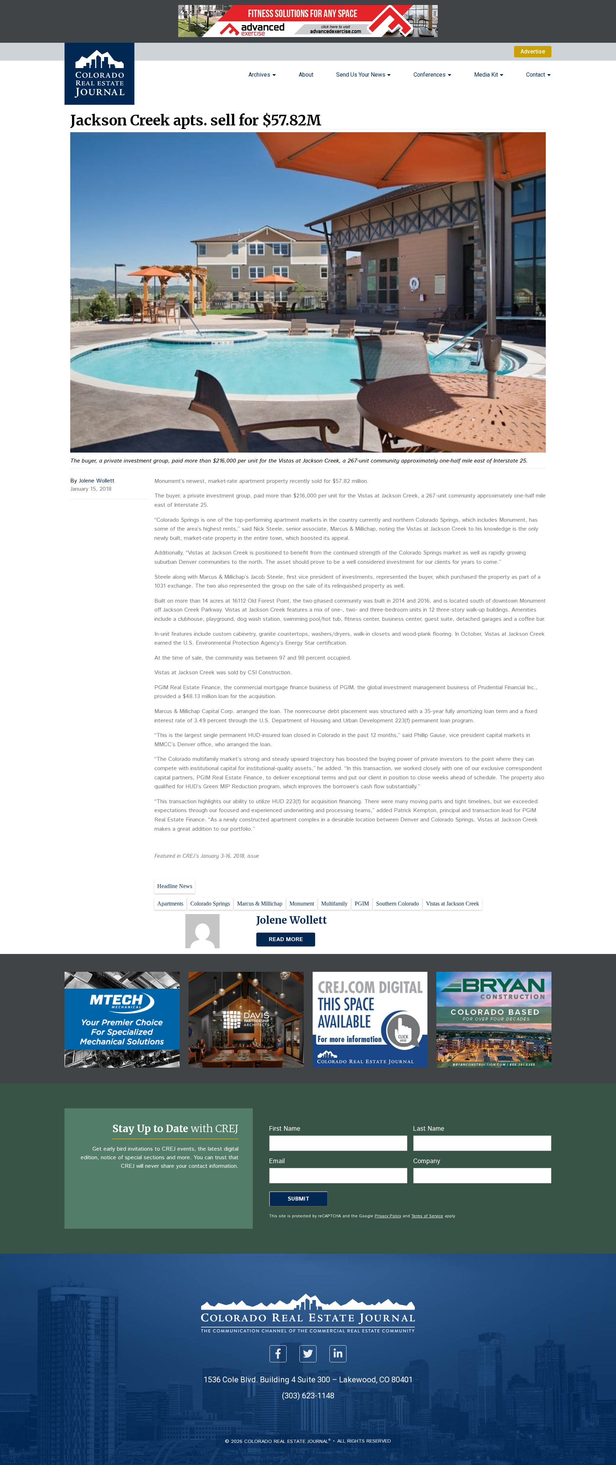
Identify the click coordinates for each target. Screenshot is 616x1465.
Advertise (532, 51)
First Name (284, 1129)
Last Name (428, 1129)
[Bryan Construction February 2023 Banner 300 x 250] (493, 1073)
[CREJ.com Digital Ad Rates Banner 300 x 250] (370, 1073)
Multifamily (334, 904)
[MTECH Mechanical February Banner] (122, 1073)
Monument (301, 904)
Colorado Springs (210, 904)
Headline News (174, 886)
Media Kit (486, 74)
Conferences (430, 74)
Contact (535, 74)
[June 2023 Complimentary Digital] (246, 1073)
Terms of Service (427, 1216)
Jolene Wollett (96, 481)
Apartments (170, 904)
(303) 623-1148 (308, 1395)
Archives (259, 74)
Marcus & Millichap (259, 904)
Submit (298, 1199)
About (306, 74)
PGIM (362, 904)
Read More (286, 939)
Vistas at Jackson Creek (452, 904)
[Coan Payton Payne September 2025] (308, 35)
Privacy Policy (388, 1216)
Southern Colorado (397, 904)
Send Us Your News (360, 74)
